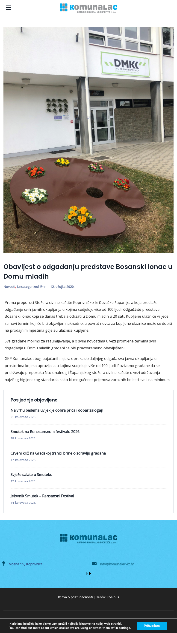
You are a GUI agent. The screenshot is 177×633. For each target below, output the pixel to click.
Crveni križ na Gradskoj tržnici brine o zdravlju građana (58, 453)
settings (124, 628)
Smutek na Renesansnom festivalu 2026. (45, 431)
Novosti (9, 286)
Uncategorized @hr (31, 286)
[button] (87, 573)
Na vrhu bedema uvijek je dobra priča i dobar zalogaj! (57, 410)
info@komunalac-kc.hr (117, 564)
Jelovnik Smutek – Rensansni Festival (42, 495)
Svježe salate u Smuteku (31, 474)
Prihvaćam (152, 626)
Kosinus (113, 597)
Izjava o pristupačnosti (75, 597)
